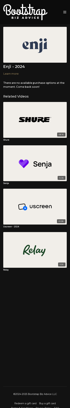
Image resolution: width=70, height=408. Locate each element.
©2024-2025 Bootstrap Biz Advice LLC (35, 394)
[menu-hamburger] (65, 12)
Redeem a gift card (25, 403)
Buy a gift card (47, 403)
